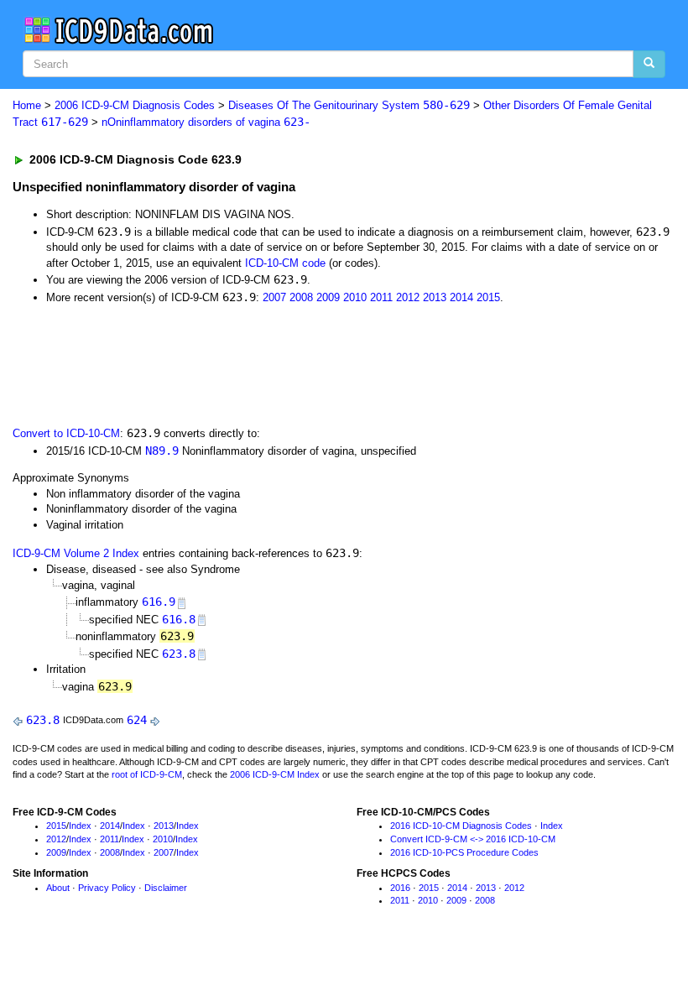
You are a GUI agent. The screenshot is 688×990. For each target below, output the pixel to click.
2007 (274, 297)
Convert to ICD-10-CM (66, 433)
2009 (328, 297)
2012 (408, 297)
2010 (355, 297)
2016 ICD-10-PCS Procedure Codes (464, 852)
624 (137, 720)
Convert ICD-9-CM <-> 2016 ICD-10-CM (472, 839)
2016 (400, 888)
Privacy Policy (107, 888)
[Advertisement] (312, 363)
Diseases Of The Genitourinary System (349, 105)
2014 (461, 297)
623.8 (178, 653)
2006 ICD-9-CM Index (275, 774)
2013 (434, 297)
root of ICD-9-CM (147, 774)
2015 (488, 297)
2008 (301, 297)
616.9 (158, 601)
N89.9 (162, 450)
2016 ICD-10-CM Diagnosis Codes (461, 826)
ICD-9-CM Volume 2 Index (76, 553)
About (58, 888)
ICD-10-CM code (285, 263)
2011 (381, 297)
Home (27, 105)
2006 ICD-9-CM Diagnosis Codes (135, 105)
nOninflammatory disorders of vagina (206, 122)
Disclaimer (165, 888)
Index (80, 826)
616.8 (178, 619)
